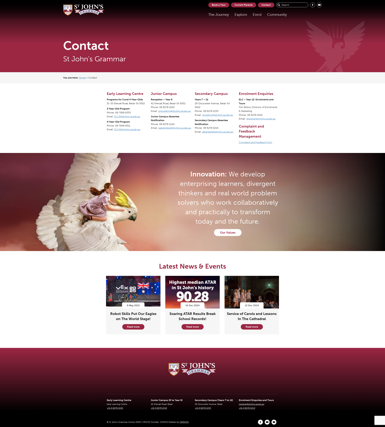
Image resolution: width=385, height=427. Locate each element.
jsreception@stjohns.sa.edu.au (174, 111)
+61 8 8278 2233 (203, 408)
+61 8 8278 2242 (115, 408)
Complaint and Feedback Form (255, 142)
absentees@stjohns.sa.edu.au (217, 131)
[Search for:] (292, 5)
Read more (133, 326)
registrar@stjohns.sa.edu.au (261, 118)
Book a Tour (219, 4)
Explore (241, 14)
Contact (266, 4)
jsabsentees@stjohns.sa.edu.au (174, 127)
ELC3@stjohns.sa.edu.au (127, 116)
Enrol (257, 14)
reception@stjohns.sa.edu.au (217, 115)
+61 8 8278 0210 (247, 408)
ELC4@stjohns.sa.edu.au (127, 129)
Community (277, 14)
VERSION (184, 422)
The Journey (218, 14)
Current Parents (244, 4)
